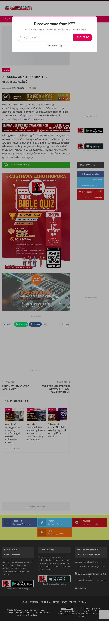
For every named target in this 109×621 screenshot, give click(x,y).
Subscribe (83, 37)
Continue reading (54, 45)
